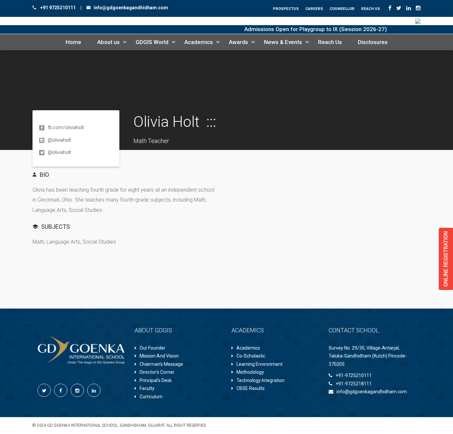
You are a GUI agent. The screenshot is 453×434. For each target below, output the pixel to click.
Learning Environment (259, 364)
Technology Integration (260, 380)
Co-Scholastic (250, 356)
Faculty (147, 388)
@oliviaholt (59, 152)
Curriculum (151, 396)
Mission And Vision (159, 356)
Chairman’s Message (161, 364)
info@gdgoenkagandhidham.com (372, 391)
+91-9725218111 (354, 383)
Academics (248, 348)
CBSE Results (250, 388)
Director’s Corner (157, 372)
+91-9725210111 (354, 375)
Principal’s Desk (156, 380)
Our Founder (152, 348)
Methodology (250, 372)
